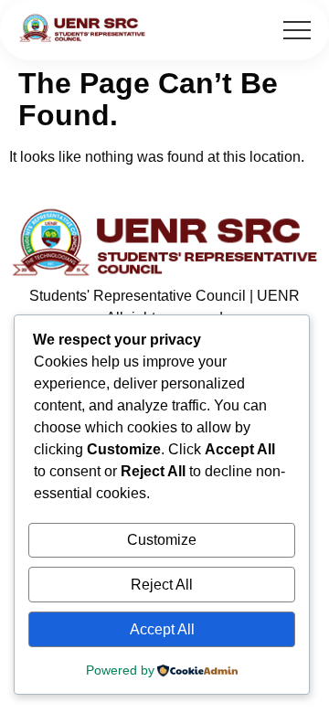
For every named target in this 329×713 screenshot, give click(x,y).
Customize (161, 540)
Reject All (162, 584)
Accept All (162, 629)
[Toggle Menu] (297, 30)
